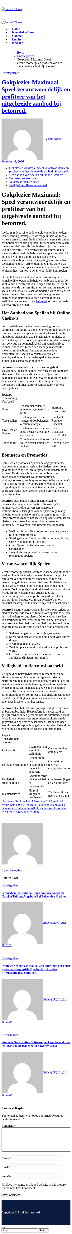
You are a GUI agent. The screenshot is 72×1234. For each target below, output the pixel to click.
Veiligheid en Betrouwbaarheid (28, 185)
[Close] (3, 1227)
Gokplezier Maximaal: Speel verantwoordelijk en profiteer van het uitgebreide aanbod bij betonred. (39, 169)
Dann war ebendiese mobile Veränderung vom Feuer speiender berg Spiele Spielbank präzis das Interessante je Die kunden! (36, 969)
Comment (9, 1125)
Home (16, 29)
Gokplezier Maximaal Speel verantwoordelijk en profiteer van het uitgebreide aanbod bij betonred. (36, 96)
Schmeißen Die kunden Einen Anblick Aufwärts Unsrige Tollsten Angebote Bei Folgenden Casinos (34, 894)
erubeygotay (55, 138)
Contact (17, 35)
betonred (41, 301)
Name (6, 1158)
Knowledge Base (23, 32)
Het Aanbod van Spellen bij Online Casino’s (36, 175)
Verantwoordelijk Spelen (24, 181)
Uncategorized (10, 73)
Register (17, 42)
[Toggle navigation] (3, 19)
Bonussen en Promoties (23, 178)
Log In (16, 39)
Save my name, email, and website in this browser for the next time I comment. (34, 1186)
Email (6, 1167)
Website (6, 1176)
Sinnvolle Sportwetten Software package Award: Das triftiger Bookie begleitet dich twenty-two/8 (36, 1044)
